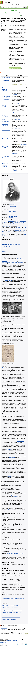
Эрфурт (10, 206)
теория (15, 262)
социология (11, 216)
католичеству (14, 447)
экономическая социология (8, 262)
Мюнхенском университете (8, 231)
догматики (8, 449)
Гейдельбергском (17, 230)
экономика (11, 217)
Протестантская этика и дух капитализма (5, 89)
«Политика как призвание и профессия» (11, 617)
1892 (4, 226)
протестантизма (20, 441)
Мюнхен (10, 211)
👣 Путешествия (3, 642)
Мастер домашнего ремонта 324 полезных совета (6, 98)
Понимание (4, 267)
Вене (25, 234)
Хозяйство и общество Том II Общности (5, 156)
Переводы (7, 12)
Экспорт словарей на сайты (5, 644)
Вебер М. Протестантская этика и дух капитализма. (13, 607)
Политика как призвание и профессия (5, 147)
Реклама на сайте (14, 640)
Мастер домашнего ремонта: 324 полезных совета (6, 79)
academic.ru (5, 2)
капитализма (20, 262)
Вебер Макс (4, 628)
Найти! (25, 7)
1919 (24, 230)
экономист (23, 222)
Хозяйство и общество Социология (4, 106)
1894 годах (8, 226)
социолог (14, 222)
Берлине (18, 227)
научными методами (19, 300)
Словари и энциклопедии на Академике (11, 4)
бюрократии (11, 495)
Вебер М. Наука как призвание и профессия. (11, 612)
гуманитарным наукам (7, 280)
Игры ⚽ (20, 15)
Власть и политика (6, 130)
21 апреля (11, 204)
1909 (22, 233)
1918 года (4, 234)
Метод (3, 367)
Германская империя (15, 213)
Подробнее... (17, 85)
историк (18, 222)
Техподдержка (8, 640)
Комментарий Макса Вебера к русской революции (13, 598)
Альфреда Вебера (12, 223)
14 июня (21, 221)
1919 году (5, 235)
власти (9, 476)
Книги (20, 12)
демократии (15, 496)
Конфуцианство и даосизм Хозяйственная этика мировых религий (5, 124)
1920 (24, 221)
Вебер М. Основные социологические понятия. (12, 610)
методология (5, 259)
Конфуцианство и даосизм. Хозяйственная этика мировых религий (5, 116)
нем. (24, 219)
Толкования (14, 10)
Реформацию (12, 457)
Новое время (5, 421)
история (15, 216)
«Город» (4, 614)
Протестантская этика (20, 436)
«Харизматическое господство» (9, 619)
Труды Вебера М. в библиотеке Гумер (10, 605)
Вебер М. (9, 621)
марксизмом (5, 436)
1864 (14, 204)
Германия (14, 206)
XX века (9, 509)
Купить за (14, 68)
